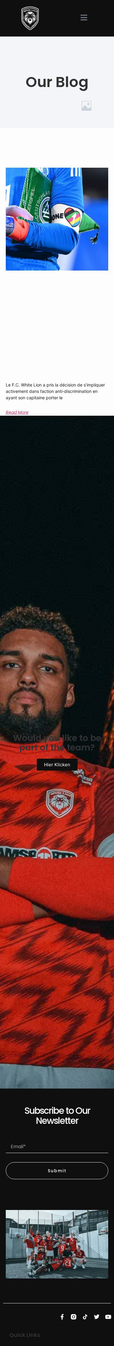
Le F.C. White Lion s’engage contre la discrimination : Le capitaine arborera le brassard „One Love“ (54, 368)
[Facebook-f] (62, 1317)
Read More (17, 412)
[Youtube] (108, 1317)
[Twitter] (96, 1317)
